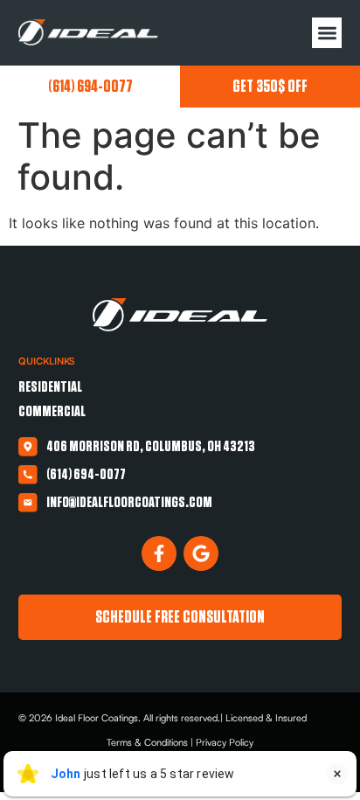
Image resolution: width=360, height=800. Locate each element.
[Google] (200, 553)
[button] (327, 32)
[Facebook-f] (159, 553)
